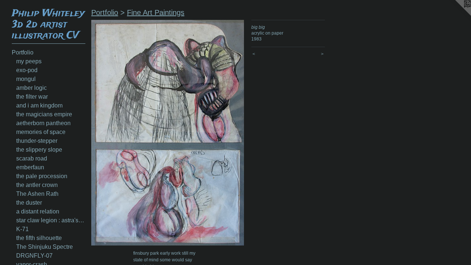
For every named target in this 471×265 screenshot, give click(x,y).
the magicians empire (44, 114)
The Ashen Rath (37, 194)
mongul (26, 79)
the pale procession (41, 176)
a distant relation (37, 211)
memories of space (40, 132)
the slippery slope (39, 149)
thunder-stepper (36, 141)
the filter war (32, 96)
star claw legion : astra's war (50, 220)
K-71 (22, 229)
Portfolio (22, 52)
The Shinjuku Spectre (44, 247)
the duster (29, 202)
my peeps (29, 61)
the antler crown (37, 185)
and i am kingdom (39, 105)
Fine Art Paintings (155, 12)
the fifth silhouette (39, 238)
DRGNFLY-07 (34, 255)
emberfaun (30, 167)
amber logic (31, 88)
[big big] (167, 132)
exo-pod (27, 70)
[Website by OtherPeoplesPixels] (456, 14)
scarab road (31, 158)
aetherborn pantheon (43, 123)
